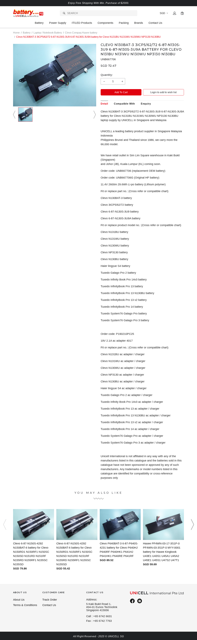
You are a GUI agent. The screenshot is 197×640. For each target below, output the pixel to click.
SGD (162, 13)
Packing (124, 22)
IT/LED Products (82, 22)
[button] (14, 114)
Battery (39, 22)
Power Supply (57, 22)
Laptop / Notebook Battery (48, 32)
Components (105, 22)
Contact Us (155, 22)
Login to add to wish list (163, 92)
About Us (18, 599)
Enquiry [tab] (146, 103)
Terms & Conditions (25, 605)
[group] (25, 114)
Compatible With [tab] (124, 103)
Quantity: (107, 74)
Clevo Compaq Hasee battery (81, 32)
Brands (138, 22)
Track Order (49, 599)
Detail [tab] (104, 103)
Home (16, 32)
